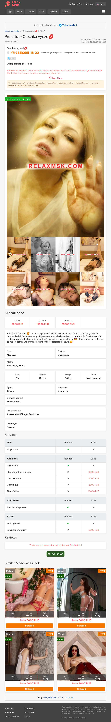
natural (96, 378)
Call (12, 58)
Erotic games (13, 523)
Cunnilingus (12, 484)
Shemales (9, 712)
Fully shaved (13, 401)
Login (91, 4)
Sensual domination (16, 530)
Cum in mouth (14, 478)
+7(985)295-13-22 (24, 53)
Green (10, 391)
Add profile (77, 4)
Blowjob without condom (19, 472)
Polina (9, 571)
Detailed (29, 625)
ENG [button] (101, 4)
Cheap (31, 11)
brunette (69, 697)
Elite (42, 11)
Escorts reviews (12, 716)
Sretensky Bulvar (16, 365)
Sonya (9, 634)
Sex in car (34, 414)
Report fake (57, 78)
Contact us (30, 708)
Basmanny (63, 355)
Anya (61, 571)
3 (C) (88, 378)
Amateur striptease (16, 507)
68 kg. (68, 378)
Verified (53, 11)
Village (24, 414)
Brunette (63, 391)
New (19, 11)
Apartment (13, 414)
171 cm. (43, 378)
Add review (57, 554)
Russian (11, 427)
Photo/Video (13, 491)
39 (17, 378)
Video (65, 11)
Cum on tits (12, 465)
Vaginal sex (12, 449)
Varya (61, 634)
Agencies (9, 708)
